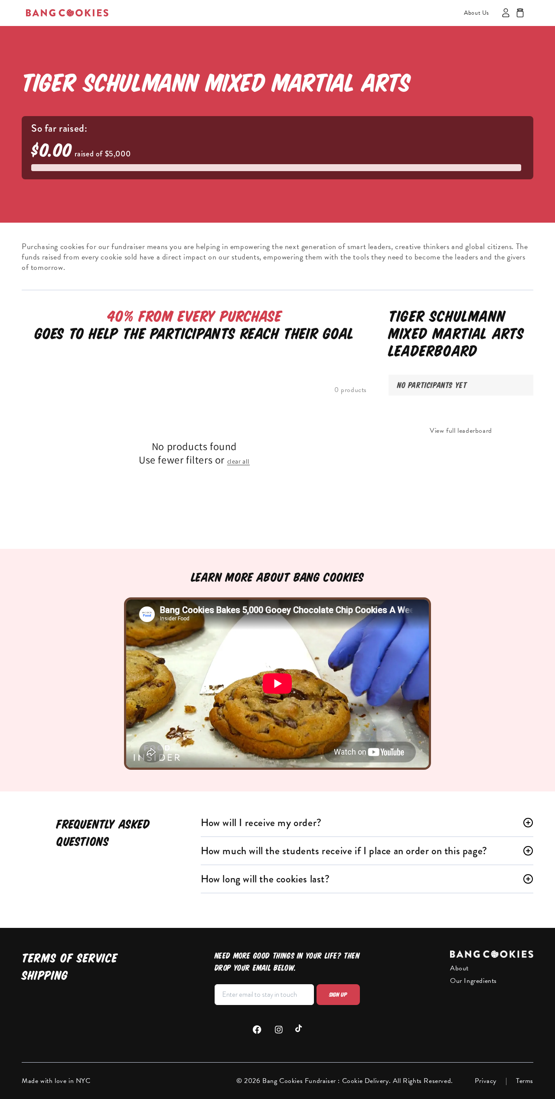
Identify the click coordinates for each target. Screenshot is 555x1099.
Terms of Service (70, 958)
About (459, 968)
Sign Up (338, 994)
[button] (520, 12)
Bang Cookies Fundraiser (300, 1081)
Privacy (485, 1081)
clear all (238, 461)
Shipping (45, 975)
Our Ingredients (473, 981)
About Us (476, 12)
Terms (524, 1081)
